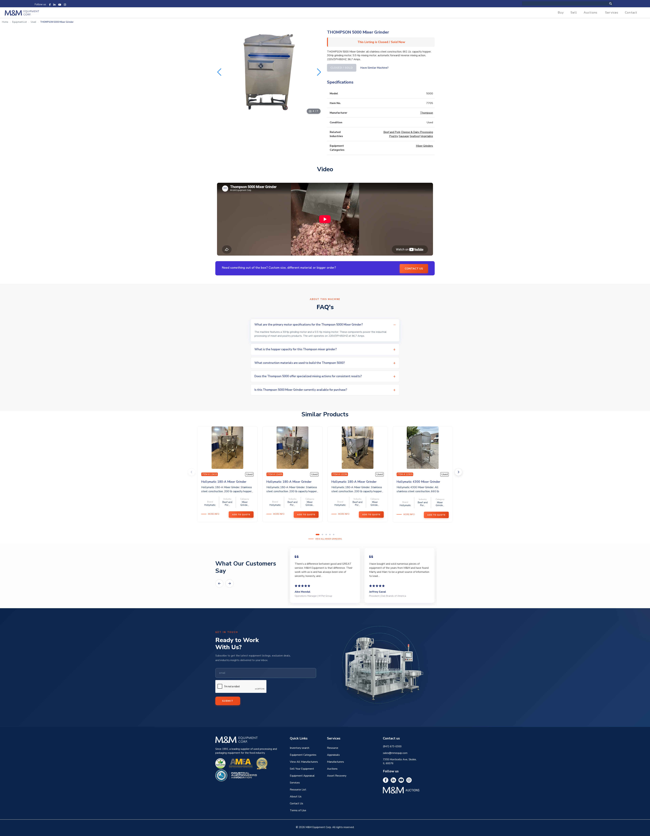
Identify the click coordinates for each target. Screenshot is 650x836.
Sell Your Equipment (302, 769)
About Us (295, 796)
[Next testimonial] (229, 583)
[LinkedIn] (54, 4)
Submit (227, 701)
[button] (319, 72)
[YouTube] (59, 4)
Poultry (393, 136)
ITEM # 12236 (339, 474)
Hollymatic (210, 505)
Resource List (298, 789)
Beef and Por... (227, 503)
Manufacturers (335, 762)
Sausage (404, 136)
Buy (561, 13)
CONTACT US (414, 268)
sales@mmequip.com (395, 753)
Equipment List (19, 22)
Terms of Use (298, 810)
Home (5, 22)
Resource (332, 748)
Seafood (415, 136)
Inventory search (299, 748)
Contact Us (296, 803)
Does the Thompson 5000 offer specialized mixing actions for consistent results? (308, 376)
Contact (631, 13)
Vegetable (426, 136)
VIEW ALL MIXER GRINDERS (328, 539)
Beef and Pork (391, 132)
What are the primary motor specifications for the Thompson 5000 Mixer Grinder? (308, 325)
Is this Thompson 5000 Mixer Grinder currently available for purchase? (300, 390)
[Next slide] (458, 472)
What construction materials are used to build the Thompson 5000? (299, 363)
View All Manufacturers (304, 762)
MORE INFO (213, 514)
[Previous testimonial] (219, 583)
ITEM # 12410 (209, 474)
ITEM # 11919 (404, 474)
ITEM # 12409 (274, 474)
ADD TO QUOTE (241, 514)
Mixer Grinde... (244, 503)
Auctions (590, 13)
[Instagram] (65, 4)
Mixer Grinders (424, 146)
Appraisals (333, 755)
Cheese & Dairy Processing (417, 132)
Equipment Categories (303, 755)
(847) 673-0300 (392, 746)
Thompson (426, 113)
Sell (574, 13)
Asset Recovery (336, 776)
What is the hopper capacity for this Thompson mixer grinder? (295, 349)
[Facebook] (50, 4)
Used (33, 22)
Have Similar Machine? (374, 68)
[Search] (614, 3)
